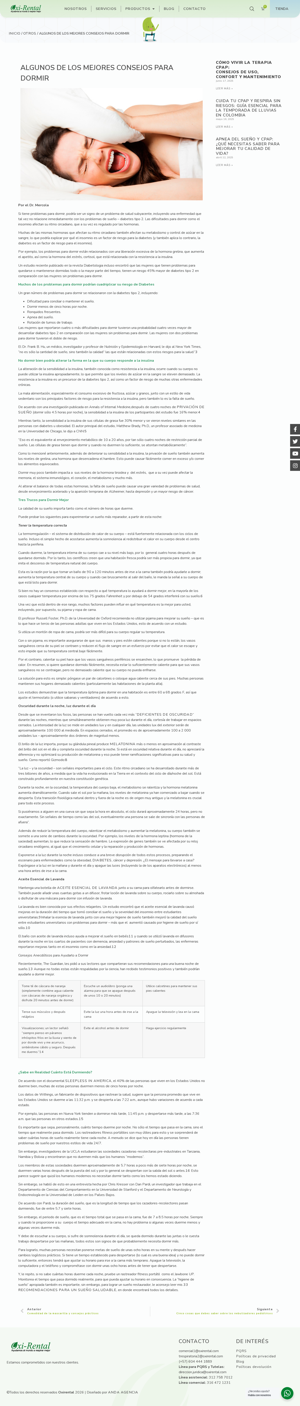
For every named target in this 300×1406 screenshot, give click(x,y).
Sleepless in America (88, 1080)
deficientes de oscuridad (165, 714)
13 (30, 969)
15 (81, 1119)
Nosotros (76, 8)
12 (114, 946)
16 (187, 1170)
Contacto (194, 8)
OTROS (29, 33)
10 (27, 927)
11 (130, 936)
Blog (169, 8)
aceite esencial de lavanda (87, 887)
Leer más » (224, 88)
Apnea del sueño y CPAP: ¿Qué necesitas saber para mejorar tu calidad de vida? (248, 146)
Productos (137, 8)
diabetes (102, 860)
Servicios (106, 8)
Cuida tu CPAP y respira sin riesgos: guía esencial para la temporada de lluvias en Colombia (249, 108)
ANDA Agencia (123, 1392)
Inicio (14, 33)
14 (41, 1052)
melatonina (123, 744)
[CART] (263, 8)
